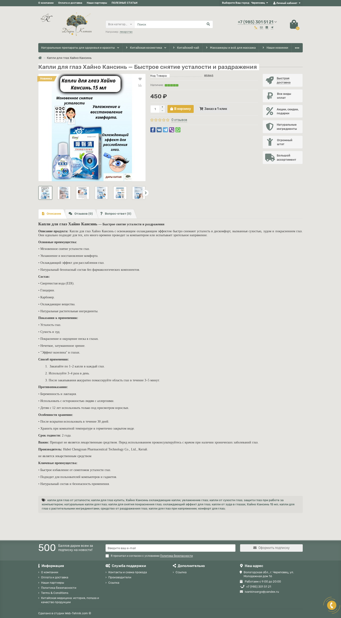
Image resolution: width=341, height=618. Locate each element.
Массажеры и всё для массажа (233, 47)
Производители (119, 577)
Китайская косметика (146, 47)
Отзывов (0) (83, 213)
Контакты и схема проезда (127, 572)
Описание (54, 213)
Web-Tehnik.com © (78, 613)
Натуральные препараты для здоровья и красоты (78, 47)
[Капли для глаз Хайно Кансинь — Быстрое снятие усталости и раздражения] (92, 127)
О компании (46, 2)
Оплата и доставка (70, 2)
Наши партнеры (97, 2)
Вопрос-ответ (118, 213)
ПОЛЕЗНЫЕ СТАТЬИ (124, 2)
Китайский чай (188, 47)
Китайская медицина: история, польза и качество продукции (70, 600)
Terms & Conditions (54, 593)
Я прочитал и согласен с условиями (152, 555)
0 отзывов (179, 120)
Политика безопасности (58, 587)
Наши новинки (277, 47)
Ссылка (113, 582)
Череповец (258, 2)
